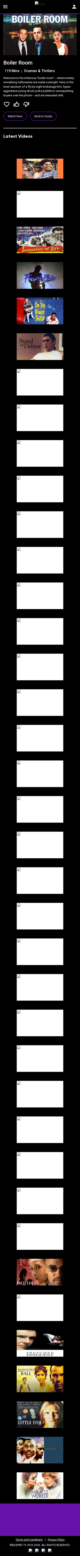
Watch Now (15, 116)
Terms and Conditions (29, 1539)
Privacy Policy (56, 1539)
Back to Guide (43, 116)
